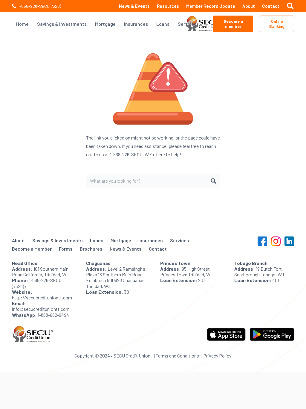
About (18, 240)
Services (179, 240)
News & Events (126, 249)
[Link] (204, 24)
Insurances (150, 240)
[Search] (213, 180)
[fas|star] (262, 242)
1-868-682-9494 (53, 315)
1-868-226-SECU (126, 154)
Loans (96, 240)
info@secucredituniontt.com (41, 309)
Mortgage (121, 240)
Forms (66, 249)
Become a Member (32, 249)
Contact (158, 249)
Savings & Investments (57, 240)
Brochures (91, 249)
